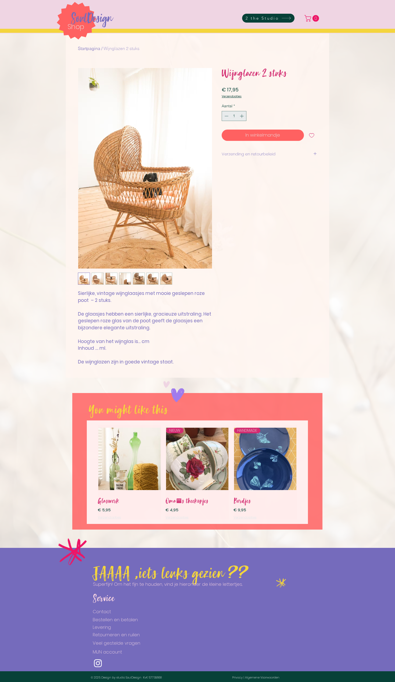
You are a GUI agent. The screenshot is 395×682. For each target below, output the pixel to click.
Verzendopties (232, 96)
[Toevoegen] (311, 135)
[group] (197, 472)
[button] (312, 18)
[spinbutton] (234, 116)
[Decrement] (225, 116)
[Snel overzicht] (129, 459)
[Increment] (242, 116)
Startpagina (89, 48)
